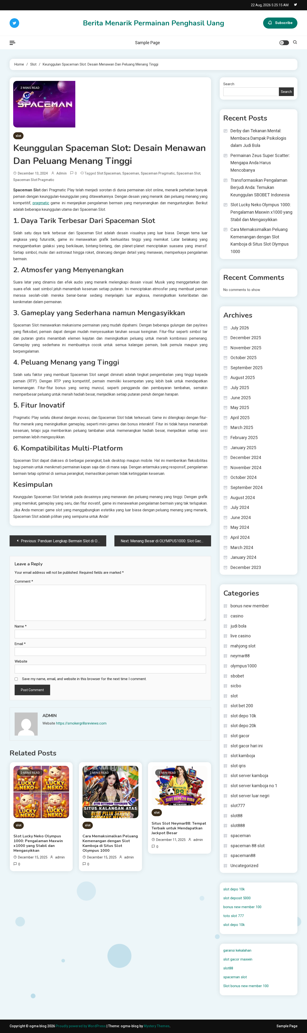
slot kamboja (242, 755)
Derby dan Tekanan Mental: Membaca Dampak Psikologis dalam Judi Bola (258, 138)
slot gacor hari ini (246, 745)
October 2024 (243, 477)
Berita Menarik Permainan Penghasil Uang (153, 23)
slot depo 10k (243, 715)
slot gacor (239, 735)
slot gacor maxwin (237, 959)
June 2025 (240, 397)
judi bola (238, 625)
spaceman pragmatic (158, 173)
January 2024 (243, 557)
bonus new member (249, 605)
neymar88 (240, 655)
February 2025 (244, 437)
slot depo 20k (243, 725)
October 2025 (243, 357)
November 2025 (245, 347)
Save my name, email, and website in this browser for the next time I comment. (84, 679)
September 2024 (246, 487)
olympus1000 (243, 665)
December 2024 (245, 457)
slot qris (238, 765)
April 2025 (239, 417)
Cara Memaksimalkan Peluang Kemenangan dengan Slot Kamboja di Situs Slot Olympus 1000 (110, 843)
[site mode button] (284, 42)
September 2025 (246, 367)
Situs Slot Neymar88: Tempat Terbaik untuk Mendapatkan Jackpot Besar (179, 828)
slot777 (237, 805)
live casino (240, 635)
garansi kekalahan (237, 950)
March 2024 (241, 547)
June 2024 (240, 517)
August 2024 (242, 497)
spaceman (130, 173)
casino (236, 615)
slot (18, 136)
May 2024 (239, 527)
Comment (24, 581)
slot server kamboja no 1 (253, 785)
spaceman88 (242, 855)
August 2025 (242, 377)
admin (61, 173)
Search (228, 84)
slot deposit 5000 (237, 898)
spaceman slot (188, 173)
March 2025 (241, 427)
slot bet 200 (241, 705)
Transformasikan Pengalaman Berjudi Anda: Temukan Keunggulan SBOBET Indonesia (259, 187)
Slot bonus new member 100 (246, 986)
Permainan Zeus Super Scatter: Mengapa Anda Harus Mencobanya (260, 163)
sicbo (235, 685)
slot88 (236, 815)
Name (21, 626)
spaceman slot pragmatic (33, 180)
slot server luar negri (249, 795)
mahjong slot (242, 645)
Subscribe (284, 23)
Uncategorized (244, 865)
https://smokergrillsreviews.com (81, 723)
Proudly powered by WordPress (81, 1026)
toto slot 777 (233, 916)
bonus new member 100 (242, 907)
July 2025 (239, 387)
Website (21, 661)
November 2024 (245, 467)
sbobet (237, 675)
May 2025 (239, 407)
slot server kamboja (249, 775)
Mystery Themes (157, 1026)
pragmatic (41, 203)
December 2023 (245, 567)
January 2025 (243, 447)
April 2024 (239, 537)
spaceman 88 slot (247, 845)
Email (20, 644)
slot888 (237, 825)
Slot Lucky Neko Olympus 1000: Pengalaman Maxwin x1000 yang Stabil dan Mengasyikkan (38, 843)
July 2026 (239, 327)
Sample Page (147, 42)
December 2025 (245, 337)
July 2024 (239, 507)
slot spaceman (109, 173)
